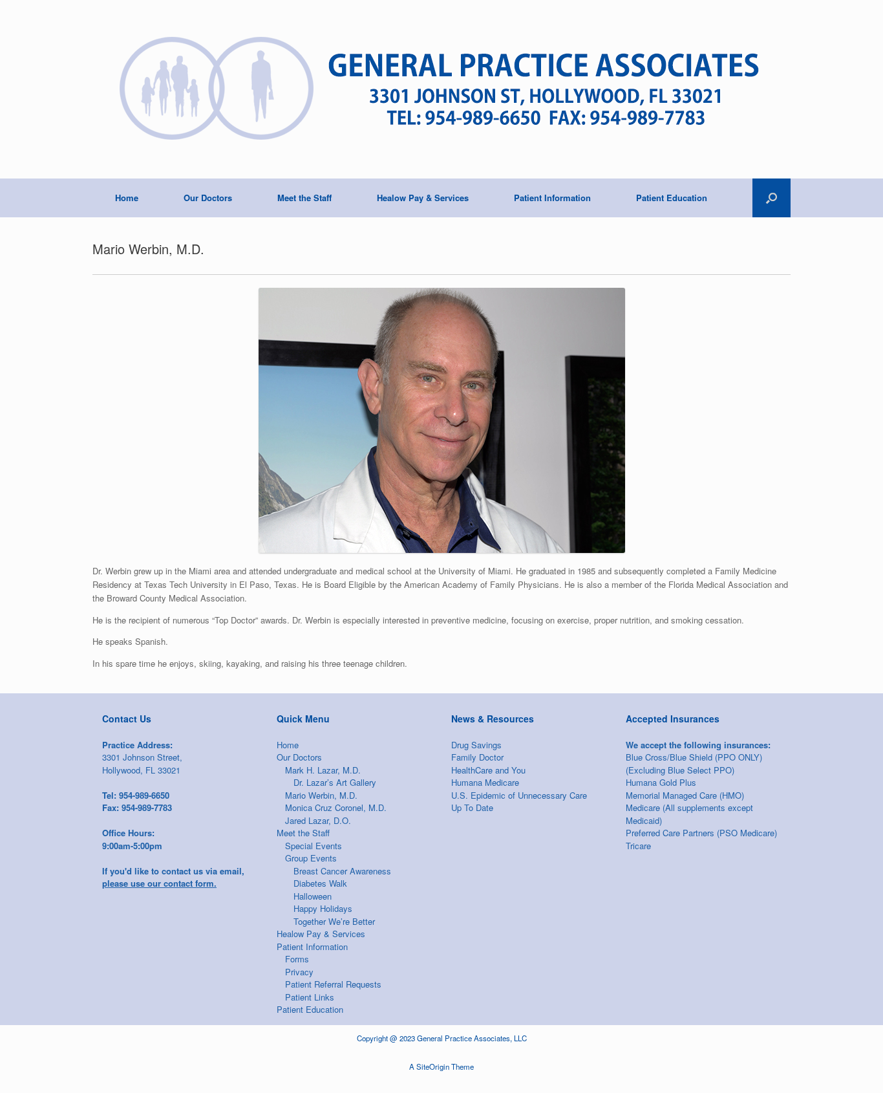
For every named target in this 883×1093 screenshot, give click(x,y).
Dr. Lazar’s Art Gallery (334, 782)
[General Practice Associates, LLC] (436, 89)
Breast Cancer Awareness (342, 871)
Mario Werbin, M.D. (321, 795)
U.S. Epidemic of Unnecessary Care (519, 795)
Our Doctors (208, 197)
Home (126, 197)
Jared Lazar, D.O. (318, 820)
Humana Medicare (485, 782)
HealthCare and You (488, 770)
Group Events (311, 858)
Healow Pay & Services (423, 197)
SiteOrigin (432, 1066)
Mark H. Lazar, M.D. (323, 770)
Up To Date (472, 807)
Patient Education (671, 197)
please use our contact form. (159, 883)
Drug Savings (476, 745)
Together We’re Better (334, 921)
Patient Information (552, 197)
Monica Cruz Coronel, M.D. (336, 807)
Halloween (312, 896)
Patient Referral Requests (333, 984)
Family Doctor (477, 757)
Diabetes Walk (320, 883)
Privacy (299, 972)
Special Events (313, 845)
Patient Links (309, 997)
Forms (297, 959)
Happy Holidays (322, 908)
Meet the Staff (304, 197)
